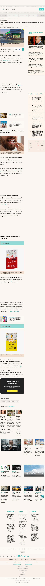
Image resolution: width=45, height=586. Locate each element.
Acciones (27, 6)
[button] (42, 496)
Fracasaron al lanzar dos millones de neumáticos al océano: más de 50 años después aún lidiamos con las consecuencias (36, 72)
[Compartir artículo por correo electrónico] (10, 51)
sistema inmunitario (14, 311)
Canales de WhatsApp (17, 562)
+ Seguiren (17, 49)
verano (3, 215)
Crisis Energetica (34, 549)
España (17, 401)
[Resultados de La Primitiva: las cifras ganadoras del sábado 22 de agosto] (16, 467)
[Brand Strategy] (22, 559)
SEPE (21, 549)
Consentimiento (22, 574)
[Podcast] (27, 559)
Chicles (13, 401)
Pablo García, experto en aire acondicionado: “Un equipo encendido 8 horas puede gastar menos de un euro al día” (36, 66)
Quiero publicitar (13, 390)
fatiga (21, 366)
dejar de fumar (6, 60)
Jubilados (14, 6)
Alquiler (23, 6)
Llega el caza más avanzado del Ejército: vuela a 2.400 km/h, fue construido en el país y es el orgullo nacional (36, 60)
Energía (8, 401)
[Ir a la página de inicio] (3, 9)
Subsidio (41, 549)
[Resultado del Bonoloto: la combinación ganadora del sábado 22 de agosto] (5, 467)
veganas (12, 281)
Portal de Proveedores (17, 564)
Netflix (34, 6)
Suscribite (27, 562)
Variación (36, 141)
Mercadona (20, 85)
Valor (43, 141)
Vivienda (19, 6)
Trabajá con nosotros (28, 564)
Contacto (7, 562)
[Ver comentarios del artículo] (13, 51)
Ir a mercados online (3, 15)
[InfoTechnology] (33, 559)
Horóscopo (22, 552)
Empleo (31, 6)
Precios (26, 549)
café (7, 376)
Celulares (9, 549)
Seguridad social (8, 6)
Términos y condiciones (23, 570)
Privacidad (22, 572)
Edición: (41, 6)
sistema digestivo (4, 204)
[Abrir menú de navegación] (1, 9)
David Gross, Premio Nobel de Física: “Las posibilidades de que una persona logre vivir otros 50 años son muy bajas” (36, 48)
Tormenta (2, 6)
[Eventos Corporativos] (17, 559)
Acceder (41, 9)
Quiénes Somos (36, 562)
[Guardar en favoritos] (23, 49)
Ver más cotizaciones (41, 15)
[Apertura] (11, 559)
